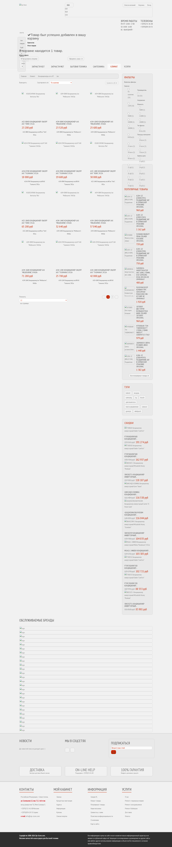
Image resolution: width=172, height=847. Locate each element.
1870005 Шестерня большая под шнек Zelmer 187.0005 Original (142, 312)
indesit (128, 393)
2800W (131, 128)
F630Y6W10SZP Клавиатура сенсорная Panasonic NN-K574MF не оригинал (142, 293)
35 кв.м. (142, 146)
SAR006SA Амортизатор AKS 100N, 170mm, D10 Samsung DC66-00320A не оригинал (143, 274)
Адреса (59, 804)
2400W (142, 122)
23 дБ (131, 167)
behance (72, 750)
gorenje (128, 411)
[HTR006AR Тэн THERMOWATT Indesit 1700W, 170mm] (129, 330)
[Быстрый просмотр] (36, 139)
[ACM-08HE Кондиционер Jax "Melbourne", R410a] (69, 105)
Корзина (141, 5)
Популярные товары (98, 804)
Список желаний (129, 5)
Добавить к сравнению (45, 139)
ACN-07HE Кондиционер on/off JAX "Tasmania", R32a (35, 172)
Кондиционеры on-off (46, 76)
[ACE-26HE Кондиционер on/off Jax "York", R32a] (35, 204)
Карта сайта (95, 824)
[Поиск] (142, 66)
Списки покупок (62, 816)
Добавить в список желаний (41, 139)
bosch (142, 397)
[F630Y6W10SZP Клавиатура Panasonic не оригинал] (129, 291)
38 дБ (142, 186)
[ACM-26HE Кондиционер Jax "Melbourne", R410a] (35, 254)
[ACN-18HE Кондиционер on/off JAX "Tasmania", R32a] (103, 254)
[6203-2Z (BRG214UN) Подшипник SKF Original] (129, 253)
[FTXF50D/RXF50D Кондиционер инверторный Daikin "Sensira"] (137, 448)
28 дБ (142, 173)
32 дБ (142, 179)
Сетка (29, 83)
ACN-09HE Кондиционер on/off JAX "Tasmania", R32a (69, 172)
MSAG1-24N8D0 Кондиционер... (137, 550)
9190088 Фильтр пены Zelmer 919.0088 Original (143, 237)
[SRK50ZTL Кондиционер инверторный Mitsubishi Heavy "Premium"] (137, 467)
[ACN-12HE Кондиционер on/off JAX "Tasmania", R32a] (69, 254)
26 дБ (131, 173)
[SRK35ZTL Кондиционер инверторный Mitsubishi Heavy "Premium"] (137, 596)
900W (131, 116)
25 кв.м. (131, 146)
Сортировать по (43, 82)
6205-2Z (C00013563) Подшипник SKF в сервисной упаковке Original (142, 220)
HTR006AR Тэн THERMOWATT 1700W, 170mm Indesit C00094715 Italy (142, 330)
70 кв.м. (142, 152)
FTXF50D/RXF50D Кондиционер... (130, 455)
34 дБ (131, 186)
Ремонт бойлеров (131, 808)
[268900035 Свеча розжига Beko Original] (129, 347)
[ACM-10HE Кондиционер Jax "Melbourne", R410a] (103, 105)
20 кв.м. (142, 140)
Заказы (59, 797)
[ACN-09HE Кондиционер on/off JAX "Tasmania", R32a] (69, 155)
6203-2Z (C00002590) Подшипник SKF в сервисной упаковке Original (142, 254)
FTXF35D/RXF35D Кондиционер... (130, 566)
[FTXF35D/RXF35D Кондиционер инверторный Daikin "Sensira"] (137, 559)
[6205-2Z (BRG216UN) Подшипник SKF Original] (129, 219)
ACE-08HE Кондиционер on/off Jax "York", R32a (34, 122)
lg (136, 397)
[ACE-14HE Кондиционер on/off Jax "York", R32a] (103, 155)
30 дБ (131, 179)
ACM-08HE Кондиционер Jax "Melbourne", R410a (67, 122)
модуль (136, 393)
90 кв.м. (131, 158)
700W (142, 110)
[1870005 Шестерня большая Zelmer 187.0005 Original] (129, 311)
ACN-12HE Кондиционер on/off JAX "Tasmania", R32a (69, 271)
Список (33, 82)
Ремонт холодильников (133, 804)
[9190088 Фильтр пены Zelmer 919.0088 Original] (129, 238)
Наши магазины (96, 808)
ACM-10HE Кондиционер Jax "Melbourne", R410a (101, 122)
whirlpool (138, 411)
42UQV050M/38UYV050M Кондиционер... (133, 513)
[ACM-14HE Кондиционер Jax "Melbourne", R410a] (69, 204)
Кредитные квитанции (64, 801)
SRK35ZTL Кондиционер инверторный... (134, 604)
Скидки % (94, 797)
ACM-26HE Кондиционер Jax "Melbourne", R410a (33, 271)
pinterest (67, 750)
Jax (139, 96)
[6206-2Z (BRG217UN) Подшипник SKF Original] (129, 359)
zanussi (144, 407)
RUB (66, 12)
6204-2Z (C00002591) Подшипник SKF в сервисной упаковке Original (142, 201)
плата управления (132, 407)
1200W (142, 116)
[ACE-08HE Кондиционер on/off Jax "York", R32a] (35, 105)
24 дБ (142, 167)
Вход (149, 5)
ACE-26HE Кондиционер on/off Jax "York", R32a (34, 221)
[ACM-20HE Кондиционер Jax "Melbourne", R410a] (103, 204)
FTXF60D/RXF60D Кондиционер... (130, 437)
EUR (66, 9)
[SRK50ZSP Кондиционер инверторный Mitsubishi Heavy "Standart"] (137, 525)
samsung (129, 397)
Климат (32, 76)
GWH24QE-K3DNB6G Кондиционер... (131, 493)
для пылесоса (130, 402)
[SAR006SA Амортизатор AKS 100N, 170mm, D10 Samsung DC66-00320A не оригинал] (129, 272)
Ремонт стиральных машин (134, 801)
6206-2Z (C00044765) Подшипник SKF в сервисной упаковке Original (142, 361)
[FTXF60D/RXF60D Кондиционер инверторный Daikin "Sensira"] (137, 430)
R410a (131, 137)
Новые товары (96, 801)
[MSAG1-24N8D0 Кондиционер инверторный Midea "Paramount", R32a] (137, 544)
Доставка (128, 812)
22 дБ (142, 161)
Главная (23, 76)
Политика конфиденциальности (102, 816)
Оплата (127, 816)
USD (66, 15)
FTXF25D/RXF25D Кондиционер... (130, 584)
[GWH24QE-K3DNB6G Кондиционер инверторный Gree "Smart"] (137, 486)
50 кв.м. (131, 152)
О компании (95, 820)
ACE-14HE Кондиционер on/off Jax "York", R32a (103, 172)
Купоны (59, 812)
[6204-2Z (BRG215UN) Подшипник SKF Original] (129, 200)
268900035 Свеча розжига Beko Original (143, 345)
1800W (131, 122)
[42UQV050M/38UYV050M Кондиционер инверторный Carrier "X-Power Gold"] (137, 505)
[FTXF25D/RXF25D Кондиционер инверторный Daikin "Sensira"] (137, 577)
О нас (127, 797)
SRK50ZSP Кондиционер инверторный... (134, 534)
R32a (142, 131)
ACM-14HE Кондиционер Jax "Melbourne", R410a (67, 221)
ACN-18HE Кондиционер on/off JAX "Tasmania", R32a (103, 271)
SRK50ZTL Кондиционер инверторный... (134, 475)
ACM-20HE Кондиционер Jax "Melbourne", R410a (101, 221)
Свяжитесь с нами (97, 812)
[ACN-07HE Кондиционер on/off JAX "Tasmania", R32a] (35, 155)
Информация (61, 808)
